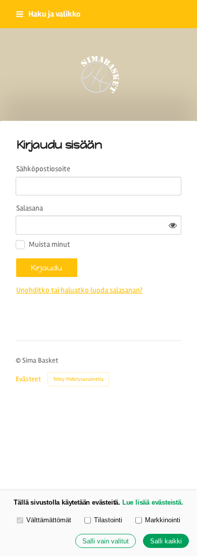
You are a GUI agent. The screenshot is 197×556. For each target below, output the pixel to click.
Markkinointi (162, 520)
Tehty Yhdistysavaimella (78, 379)
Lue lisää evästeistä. (152, 502)
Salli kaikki (166, 541)
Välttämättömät (48, 520)
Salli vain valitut (105, 541)
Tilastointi (108, 520)
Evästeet (28, 379)
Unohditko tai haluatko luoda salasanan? (79, 290)
